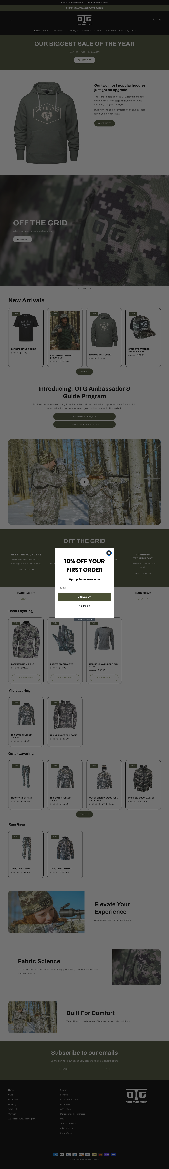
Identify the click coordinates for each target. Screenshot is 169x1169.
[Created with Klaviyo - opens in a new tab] (84, 619)
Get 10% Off (84, 597)
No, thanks (84, 606)
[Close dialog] (109, 553)
